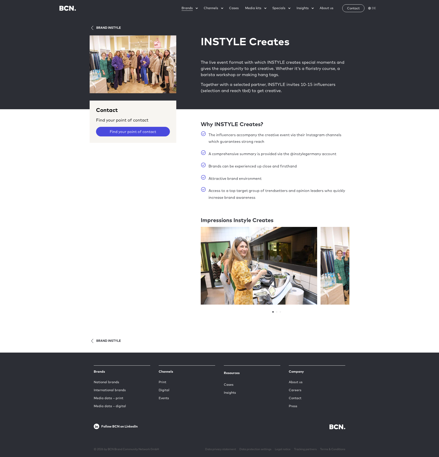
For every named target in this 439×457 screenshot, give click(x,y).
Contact (295, 398)
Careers (295, 390)
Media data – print (108, 398)
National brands (106, 382)
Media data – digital (110, 406)
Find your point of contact (133, 131)
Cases (228, 385)
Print (162, 382)
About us (295, 382)
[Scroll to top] (428, 439)
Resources (232, 373)
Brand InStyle (108, 27)
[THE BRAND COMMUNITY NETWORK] (67, 8)
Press (293, 406)
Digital (164, 390)
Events (164, 398)
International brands (110, 390)
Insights (230, 393)
